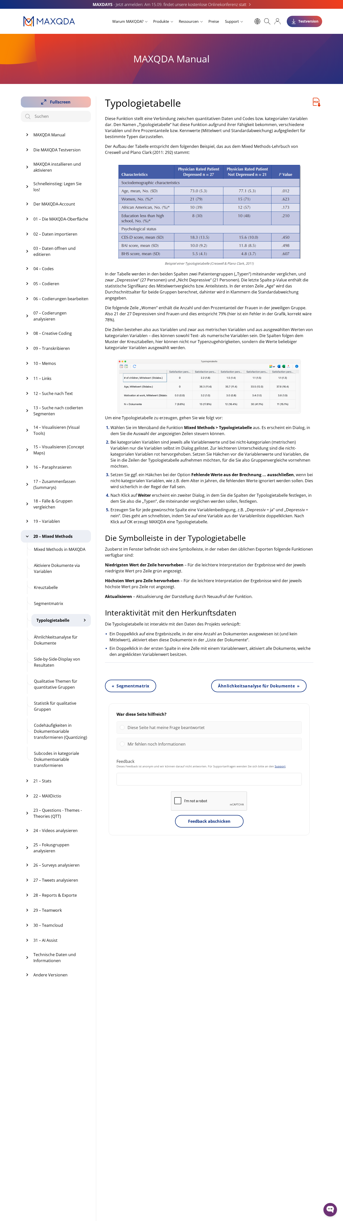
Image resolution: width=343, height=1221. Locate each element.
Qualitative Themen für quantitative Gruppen (55, 684)
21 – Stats (42, 781)
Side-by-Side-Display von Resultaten (57, 662)
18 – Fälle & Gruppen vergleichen (53, 504)
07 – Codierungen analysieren (50, 316)
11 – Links (42, 378)
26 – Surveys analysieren (56, 865)
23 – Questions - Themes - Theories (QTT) (57, 813)
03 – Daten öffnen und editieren (54, 251)
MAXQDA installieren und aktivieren (57, 167)
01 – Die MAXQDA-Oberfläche (60, 219)
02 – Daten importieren (55, 234)
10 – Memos (44, 363)
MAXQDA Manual (49, 135)
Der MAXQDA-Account (54, 204)
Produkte (161, 21)
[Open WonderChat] (330, 1209)
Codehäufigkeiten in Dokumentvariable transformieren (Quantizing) (60, 731)
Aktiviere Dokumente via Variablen (57, 568)
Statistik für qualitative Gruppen (55, 706)
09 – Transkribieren (51, 348)
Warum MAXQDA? (127, 21)
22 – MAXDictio (47, 796)
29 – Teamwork (47, 910)
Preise (213, 21)
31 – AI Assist (45, 940)
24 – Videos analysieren (55, 830)
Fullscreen (60, 102)
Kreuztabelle (46, 587)
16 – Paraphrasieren (52, 467)
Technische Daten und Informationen (54, 957)
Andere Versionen (50, 975)
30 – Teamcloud (48, 925)
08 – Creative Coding (52, 333)
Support (232, 21)
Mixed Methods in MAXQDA (59, 549)
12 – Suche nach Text (53, 393)
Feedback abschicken (209, 821)
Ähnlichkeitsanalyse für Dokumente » (259, 686)
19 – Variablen (46, 521)
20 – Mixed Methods (53, 536)
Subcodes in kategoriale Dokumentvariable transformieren (56, 759)
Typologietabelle (52, 620)
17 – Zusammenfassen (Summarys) (54, 484)
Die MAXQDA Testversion (57, 150)
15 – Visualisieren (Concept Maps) (58, 450)
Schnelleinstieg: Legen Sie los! (57, 186)
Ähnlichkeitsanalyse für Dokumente (56, 640)
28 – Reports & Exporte (55, 895)
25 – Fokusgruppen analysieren (51, 848)
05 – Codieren (46, 283)
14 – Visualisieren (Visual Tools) (56, 430)
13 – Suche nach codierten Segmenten (58, 411)
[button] (213, 728)
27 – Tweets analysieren (55, 880)
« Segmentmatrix (130, 686)
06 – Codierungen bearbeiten (60, 298)
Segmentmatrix (48, 603)
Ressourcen (189, 21)
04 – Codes (43, 268)
